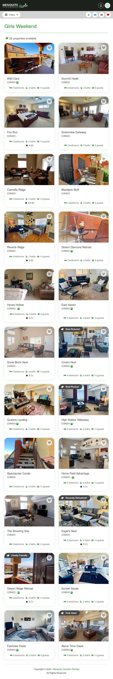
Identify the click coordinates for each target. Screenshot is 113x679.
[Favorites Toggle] (108, 14)
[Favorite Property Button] (49, 47)
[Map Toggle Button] (95, 14)
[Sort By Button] (88, 14)
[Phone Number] (101, 5)
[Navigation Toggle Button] (107, 5)
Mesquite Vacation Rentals (66, 669)
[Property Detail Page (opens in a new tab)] (29, 58)
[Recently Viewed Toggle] (101, 14)
